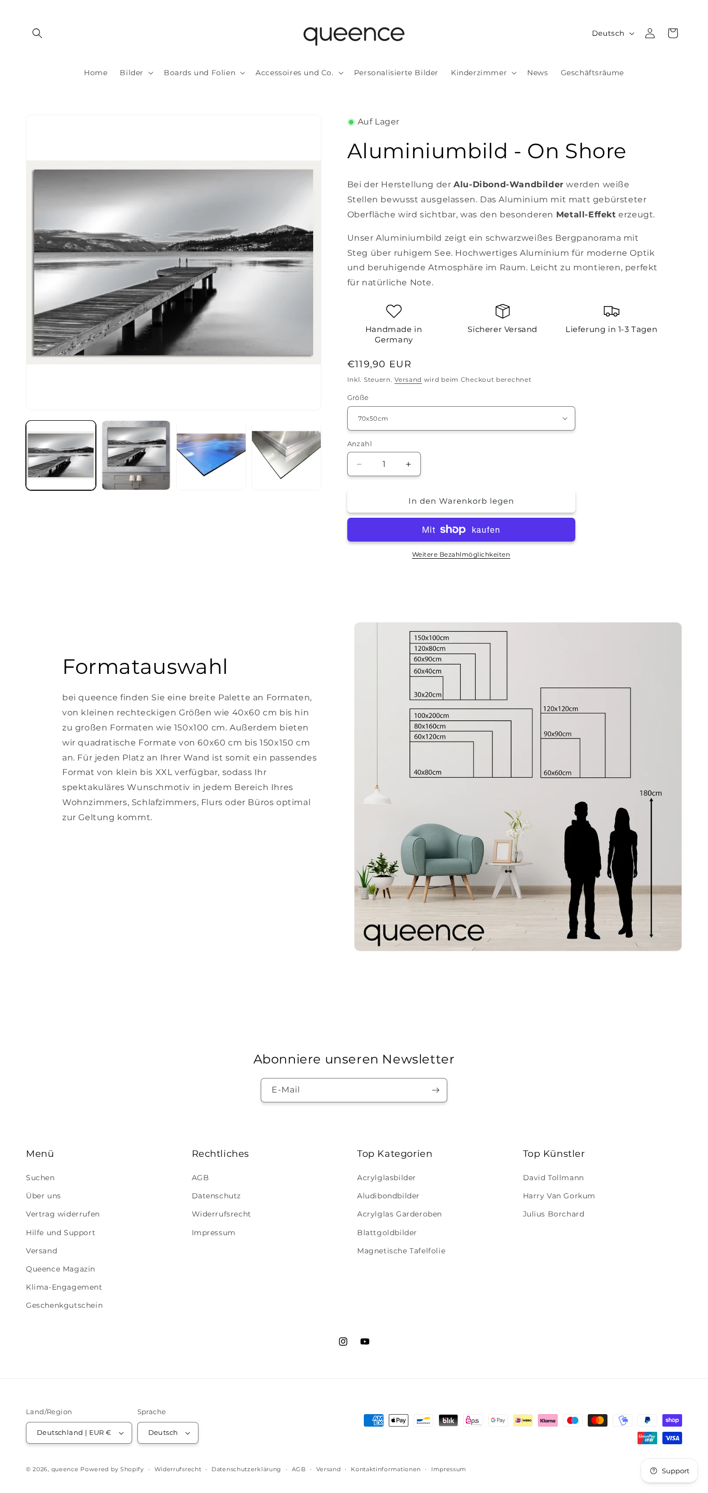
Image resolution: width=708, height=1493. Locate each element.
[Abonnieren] (435, 1090)
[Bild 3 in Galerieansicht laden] (211, 455)
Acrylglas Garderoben (399, 1214)
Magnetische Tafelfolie (401, 1250)
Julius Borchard (554, 1214)
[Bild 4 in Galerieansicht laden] (286, 455)
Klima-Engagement (64, 1287)
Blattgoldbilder (387, 1232)
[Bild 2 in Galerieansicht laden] (136, 455)
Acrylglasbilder (386, 1177)
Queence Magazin (60, 1269)
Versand (408, 379)
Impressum (214, 1232)
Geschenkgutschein (64, 1305)
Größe (358, 397)
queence (65, 1469)
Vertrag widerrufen (63, 1214)
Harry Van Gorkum (559, 1195)
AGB (200, 1177)
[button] (37, 33)
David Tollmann (553, 1177)
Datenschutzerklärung (246, 1469)
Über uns (43, 1195)
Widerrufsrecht (221, 1214)
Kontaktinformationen (386, 1469)
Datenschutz (217, 1195)
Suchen (40, 1177)
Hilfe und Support (60, 1232)
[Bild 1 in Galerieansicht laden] (61, 455)
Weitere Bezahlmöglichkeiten (461, 554)
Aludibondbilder (388, 1195)
